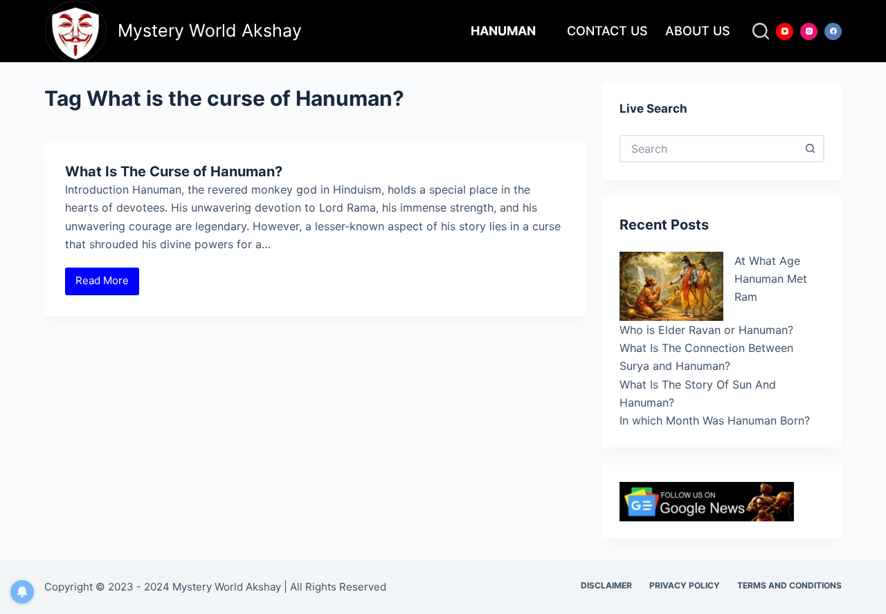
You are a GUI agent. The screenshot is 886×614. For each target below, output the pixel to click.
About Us (697, 31)
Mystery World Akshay (210, 30)
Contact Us (607, 31)
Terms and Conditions (789, 585)
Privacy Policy (684, 585)
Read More (107, 284)
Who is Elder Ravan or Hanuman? (706, 330)
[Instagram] (808, 31)
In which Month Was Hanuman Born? (715, 420)
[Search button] (810, 148)
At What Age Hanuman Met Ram (770, 279)
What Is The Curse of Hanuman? (173, 171)
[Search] (760, 31)
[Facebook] (833, 31)
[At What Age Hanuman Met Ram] (671, 286)
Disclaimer (606, 585)
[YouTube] (784, 31)
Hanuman (503, 31)
